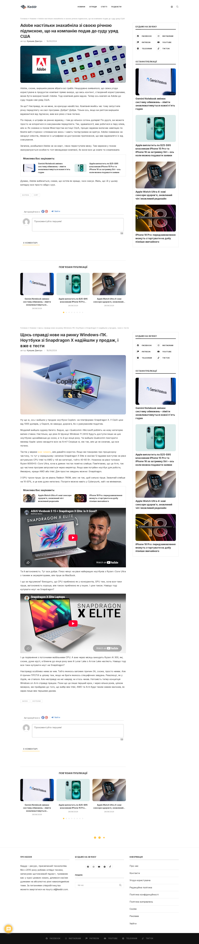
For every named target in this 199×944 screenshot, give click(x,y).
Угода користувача (140, 880)
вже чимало (44, 452)
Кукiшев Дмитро (34, 41)
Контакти (135, 873)
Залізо (25, 701)
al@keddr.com (60, 889)
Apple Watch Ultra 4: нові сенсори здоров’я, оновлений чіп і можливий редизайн (154, 195)
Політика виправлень (141, 901)
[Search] (177, 7)
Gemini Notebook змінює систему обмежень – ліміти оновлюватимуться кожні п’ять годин (155, 103)
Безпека (25, 195)
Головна (23, 18)
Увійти (57, 211)
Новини (81, 7)
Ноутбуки (36, 701)
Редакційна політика (141, 887)
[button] (24, 293)
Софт (36, 195)
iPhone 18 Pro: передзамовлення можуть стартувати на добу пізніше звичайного (156, 238)
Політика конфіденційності (144, 894)
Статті (104, 7)
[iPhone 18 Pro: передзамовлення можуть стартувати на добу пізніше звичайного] (156, 218)
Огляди (93, 7)
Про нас (134, 866)
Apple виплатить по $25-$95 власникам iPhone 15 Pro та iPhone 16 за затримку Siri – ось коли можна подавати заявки (155, 150)
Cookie (133, 909)
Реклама (134, 916)
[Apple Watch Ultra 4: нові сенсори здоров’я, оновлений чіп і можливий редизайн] (109, 284)
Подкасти (116, 7)
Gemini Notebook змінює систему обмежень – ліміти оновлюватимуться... (37, 302)
